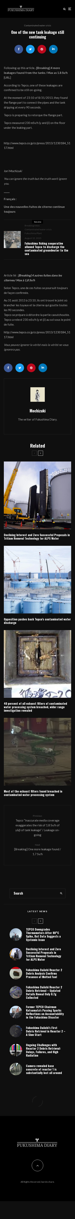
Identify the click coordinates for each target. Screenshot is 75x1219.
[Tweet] (30, 49)
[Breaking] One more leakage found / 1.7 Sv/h (37, 849)
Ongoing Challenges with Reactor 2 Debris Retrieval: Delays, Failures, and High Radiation (43, 1050)
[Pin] (42, 49)
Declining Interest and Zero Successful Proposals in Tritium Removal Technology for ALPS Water (37, 536)
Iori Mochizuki (13, 171)
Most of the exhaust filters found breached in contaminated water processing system (33, 792)
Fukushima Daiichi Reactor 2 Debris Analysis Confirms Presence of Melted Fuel (44, 973)
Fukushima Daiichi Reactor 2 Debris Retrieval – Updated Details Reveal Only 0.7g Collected (44, 992)
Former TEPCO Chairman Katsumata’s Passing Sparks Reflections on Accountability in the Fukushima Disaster (45, 1012)
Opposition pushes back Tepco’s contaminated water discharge (37, 620)
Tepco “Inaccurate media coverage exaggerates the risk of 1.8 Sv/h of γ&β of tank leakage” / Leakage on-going (37, 825)
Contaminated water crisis (37, 25)
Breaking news (32, 225)
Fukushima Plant (33, 233)
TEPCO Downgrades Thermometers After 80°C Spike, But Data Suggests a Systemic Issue (43, 934)
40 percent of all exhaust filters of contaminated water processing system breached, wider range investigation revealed (35, 707)
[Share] (18, 49)
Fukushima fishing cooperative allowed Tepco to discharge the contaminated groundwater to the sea (46, 248)
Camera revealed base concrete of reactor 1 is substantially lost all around (44, 1069)
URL (7, 77)
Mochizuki (38, 411)
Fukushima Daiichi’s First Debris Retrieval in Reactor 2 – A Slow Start (45, 1031)
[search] (61, 893)
